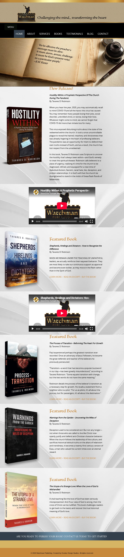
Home (19, 33)
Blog (90, 33)
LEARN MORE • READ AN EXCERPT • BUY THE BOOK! (72, 276)
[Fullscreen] (91, 221)
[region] (62, 11)
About (31, 33)
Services (44, 33)
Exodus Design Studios (70, 553)
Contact (103, 33)
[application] (62, 205)
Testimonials (74, 33)
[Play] (32, 221)
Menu (11, 26)
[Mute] (86, 221)
